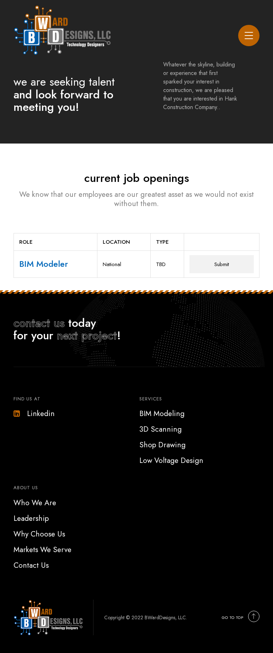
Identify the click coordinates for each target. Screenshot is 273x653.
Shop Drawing (162, 444)
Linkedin (41, 413)
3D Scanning (160, 429)
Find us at (27, 398)
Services (150, 398)
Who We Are (35, 502)
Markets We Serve (42, 549)
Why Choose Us (39, 534)
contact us (39, 323)
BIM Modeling (161, 413)
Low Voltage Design (171, 460)
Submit (221, 264)
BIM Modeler (43, 264)
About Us (26, 487)
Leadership (31, 518)
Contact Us (31, 565)
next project (87, 335)
